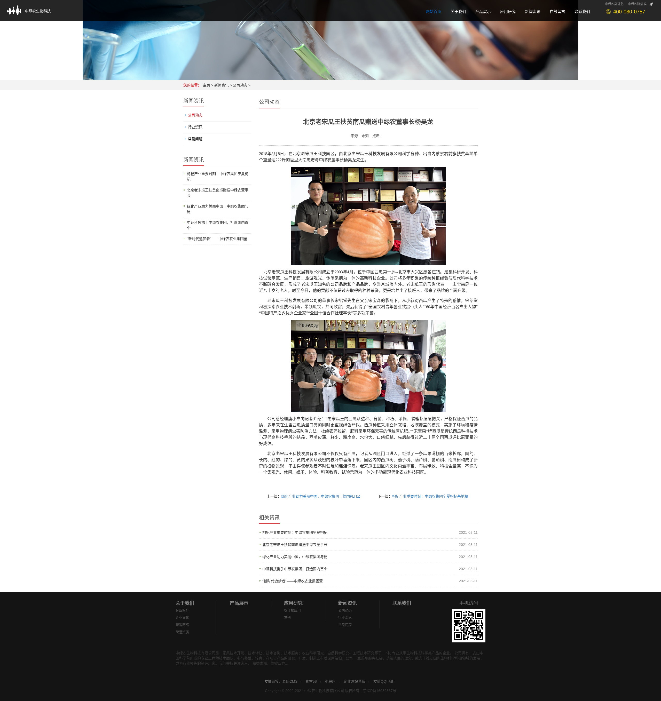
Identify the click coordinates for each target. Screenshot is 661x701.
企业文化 (182, 617)
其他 (287, 617)
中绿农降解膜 (637, 4)
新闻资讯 (221, 85)
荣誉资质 (182, 632)
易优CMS (289, 681)
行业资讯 (195, 127)
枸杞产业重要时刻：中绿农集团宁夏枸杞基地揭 (430, 496)
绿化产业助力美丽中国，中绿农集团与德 (294, 557)
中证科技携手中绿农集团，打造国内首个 (294, 569)
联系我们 (401, 603)
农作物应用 (292, 610)
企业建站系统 (354, 681)
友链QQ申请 (383, 681)
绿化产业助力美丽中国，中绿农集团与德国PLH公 (320, 496)
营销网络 (182, 625)
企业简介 (182, 610)
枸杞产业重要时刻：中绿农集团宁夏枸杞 (294, 532)
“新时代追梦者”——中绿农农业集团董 (292, 581)
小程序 (330, 681)
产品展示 (239, 603)
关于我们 (185, 603)
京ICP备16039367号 (379, 691)
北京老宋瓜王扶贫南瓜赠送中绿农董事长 (294, 545)
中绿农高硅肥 (614, 4)
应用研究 (293, 603)
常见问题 (195, 139)
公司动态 (240, 85)
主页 (206, 85)
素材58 (311, 681)
